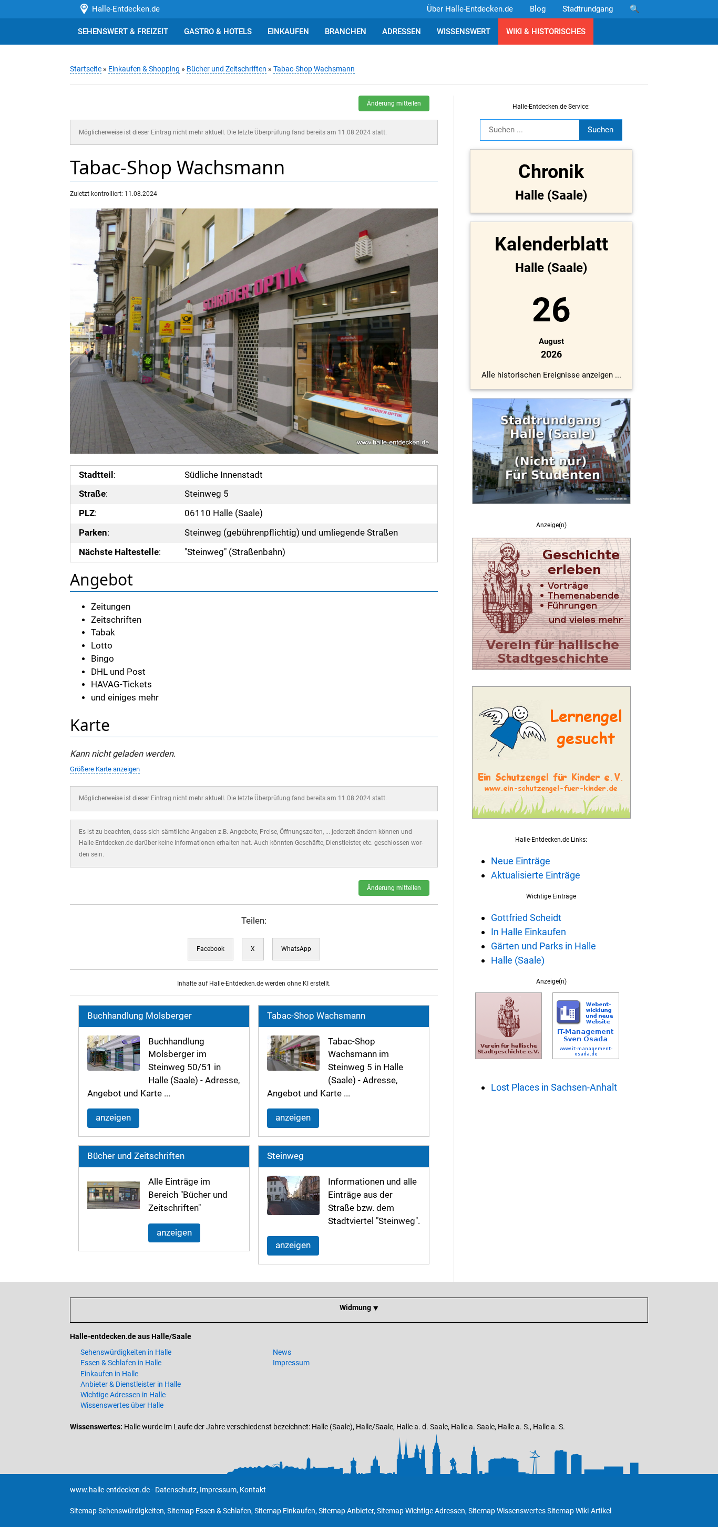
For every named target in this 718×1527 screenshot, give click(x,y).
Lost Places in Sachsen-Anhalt (554, 1087)
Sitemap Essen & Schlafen (209, 1511)
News (282, 1352)
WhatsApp (296, 949)
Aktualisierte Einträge (535, 875)
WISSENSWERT (463, 31)
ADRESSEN (401, 31)
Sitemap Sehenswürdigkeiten (117, 1511)
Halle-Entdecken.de (124, 9)
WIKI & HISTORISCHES (546, 31)
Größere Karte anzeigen (105, 769)
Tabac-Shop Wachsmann (314, 69)
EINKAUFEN (288, 31)
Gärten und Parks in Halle (543, 945)
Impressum (291, 1362)
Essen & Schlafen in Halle (120, 1362)
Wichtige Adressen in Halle (123, 1394)
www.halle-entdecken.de (110, 1490)
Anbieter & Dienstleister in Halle (130, 1384)
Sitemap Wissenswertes (507, 1511)
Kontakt (253, 1490)
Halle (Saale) (518, 960)
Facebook (210, 949)
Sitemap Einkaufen (284, 1511)
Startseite (85, 69)
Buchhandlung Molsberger (139, 1016)
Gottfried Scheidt (526, 917)
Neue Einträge (520, 860)
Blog (538, 9)
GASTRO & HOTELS (218, 31)
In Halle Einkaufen (528, 931)
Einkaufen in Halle (109, 1373)
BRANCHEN (345, 31)
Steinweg (285, 1156)
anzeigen (113, 1118)
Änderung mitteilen (394, 103)
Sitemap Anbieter (346, 1511)
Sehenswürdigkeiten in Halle (125, 1352)
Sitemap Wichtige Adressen (421, 1511)
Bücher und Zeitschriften (226, 69)
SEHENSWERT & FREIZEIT (123, 31)
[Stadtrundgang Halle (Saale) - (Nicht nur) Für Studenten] (551, 510)
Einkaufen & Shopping (144, 69)
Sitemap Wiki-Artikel (579, 1511)
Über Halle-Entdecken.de (470, 9)
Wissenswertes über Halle (121, 1405)
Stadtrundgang (587, 9)
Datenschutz (176, 1490)
